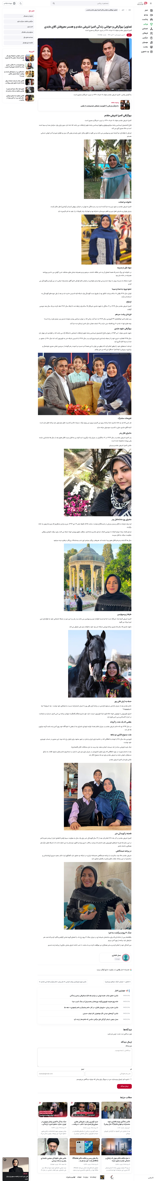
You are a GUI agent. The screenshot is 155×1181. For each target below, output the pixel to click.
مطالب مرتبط (126, 1097)
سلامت (145, 47)
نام (131, 1069)
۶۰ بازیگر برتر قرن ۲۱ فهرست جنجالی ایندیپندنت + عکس (100, 106)
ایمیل (82, 1069)
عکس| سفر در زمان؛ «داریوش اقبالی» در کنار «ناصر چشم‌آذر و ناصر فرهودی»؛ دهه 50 (91, 1007)
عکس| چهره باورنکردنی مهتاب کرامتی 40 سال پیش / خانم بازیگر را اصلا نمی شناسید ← (62, 982)
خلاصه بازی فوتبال (28, 43)
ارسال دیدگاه (124, 1086)
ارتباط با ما (93, 1177)
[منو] (151, 3)
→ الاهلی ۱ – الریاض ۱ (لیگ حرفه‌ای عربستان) (117, 982)
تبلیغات (79, 1177)
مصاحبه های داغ (28, 37)
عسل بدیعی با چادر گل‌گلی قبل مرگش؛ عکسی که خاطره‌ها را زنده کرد (96, 1019)
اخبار (146, 10)
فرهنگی (145, 33)
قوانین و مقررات (70, 1177)
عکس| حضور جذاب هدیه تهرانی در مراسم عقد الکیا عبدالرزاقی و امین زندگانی (94, 995)
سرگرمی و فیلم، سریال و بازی (25, 21)
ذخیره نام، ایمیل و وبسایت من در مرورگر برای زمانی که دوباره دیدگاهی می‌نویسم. (102, 1079)
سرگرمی (145, 37)
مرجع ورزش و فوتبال (27, 32)
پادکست (145, 19)
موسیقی (145, 42)
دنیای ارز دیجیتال (28, 16)
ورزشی (145, 24)
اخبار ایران (30, 27)
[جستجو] (53, 3)
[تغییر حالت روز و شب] (21, 3)
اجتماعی (145, 28)
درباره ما (85, 1177)
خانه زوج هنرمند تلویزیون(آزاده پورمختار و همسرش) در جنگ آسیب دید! (95, 1001)
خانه (130, 10)
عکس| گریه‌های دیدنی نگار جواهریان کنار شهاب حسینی (100, 1013)
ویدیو (146, 15)
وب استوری (145, 51)
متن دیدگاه (129, 1046)
